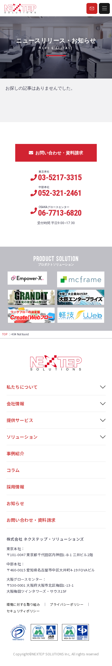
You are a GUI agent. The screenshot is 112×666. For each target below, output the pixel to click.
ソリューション (22, 436)
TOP (4, 334)
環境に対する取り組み (23, 604)
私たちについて (22, 387)
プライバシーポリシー (66, 604)
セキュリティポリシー (23, 610)
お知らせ (15, 503)
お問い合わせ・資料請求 (59, 152)
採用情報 (15, 486)
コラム (13, 470)
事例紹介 (15, 453)
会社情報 (15, 403)
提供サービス (20, 420)
